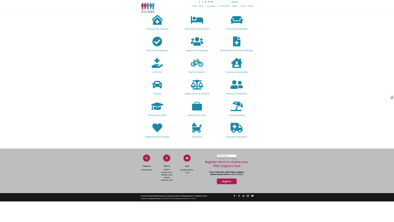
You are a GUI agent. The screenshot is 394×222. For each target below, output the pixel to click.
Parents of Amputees (236, 93)
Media (234, 6)
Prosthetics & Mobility (236, 28)
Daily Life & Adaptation (157, 50)
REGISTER (234, 2)
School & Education (157, 115)
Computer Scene (154, 198)
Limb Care (157, 72)
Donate (243, 6)
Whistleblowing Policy (158, 196)
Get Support (211, 6)
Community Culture (173, 196)
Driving (157, 93)
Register (226, 181)
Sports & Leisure (197, 72)
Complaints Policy (200, 196)
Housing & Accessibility (237, 72)
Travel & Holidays (236, 115)
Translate (233, 158)
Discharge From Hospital (197, 28)
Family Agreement (187, 196)
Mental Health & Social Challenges (236, 50)
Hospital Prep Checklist (157, 28)
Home (195, 6)
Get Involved (224, 6)
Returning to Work (197, 115)
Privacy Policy (145, 196)
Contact (250, 6)
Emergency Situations (236, 136)
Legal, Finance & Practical (197, 93)
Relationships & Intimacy (157, 136)
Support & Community (197, 50)
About (201, 6)
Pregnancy (197, 136)
